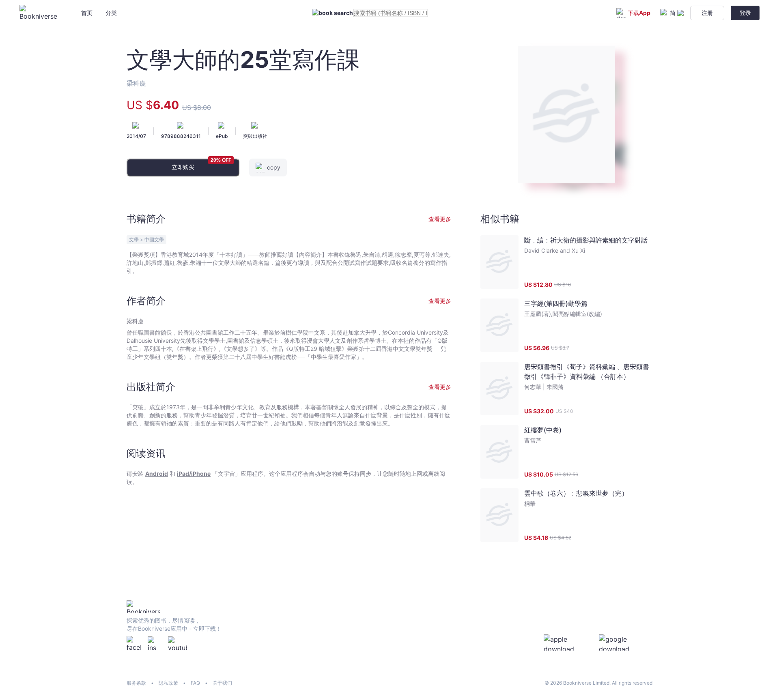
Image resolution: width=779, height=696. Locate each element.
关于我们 (222, 683)
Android (156, 473)
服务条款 (136, 683)
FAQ (195, 683)
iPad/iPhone (194, 473)
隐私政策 (168, 683)
